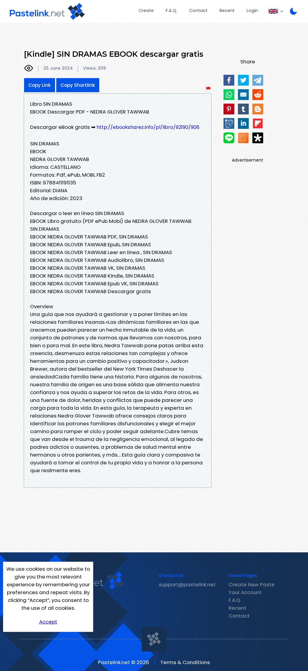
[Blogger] (257, 109)
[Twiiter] (243, 80)
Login (252, 11)
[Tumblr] (243, 109)
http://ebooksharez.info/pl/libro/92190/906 (148, 127)
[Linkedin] (243, 123)
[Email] (243, 94)
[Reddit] (257, 94)
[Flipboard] (257, 123)
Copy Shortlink (77, 85)
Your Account (245, 592)
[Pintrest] (228, 109)
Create (146, 11)
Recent (227, 11)
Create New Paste (252, 584)
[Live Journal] (228, 123)
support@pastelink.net (187, 584)
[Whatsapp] (228, 94)
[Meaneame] (243, 137)
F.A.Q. (171, 11)
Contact (198, 11)
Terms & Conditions (185, 662)
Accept (48, 621)
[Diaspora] (257, 137)
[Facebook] (228, 80)
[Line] (228, 137)
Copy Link (39, 85)
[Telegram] (257, 80)
